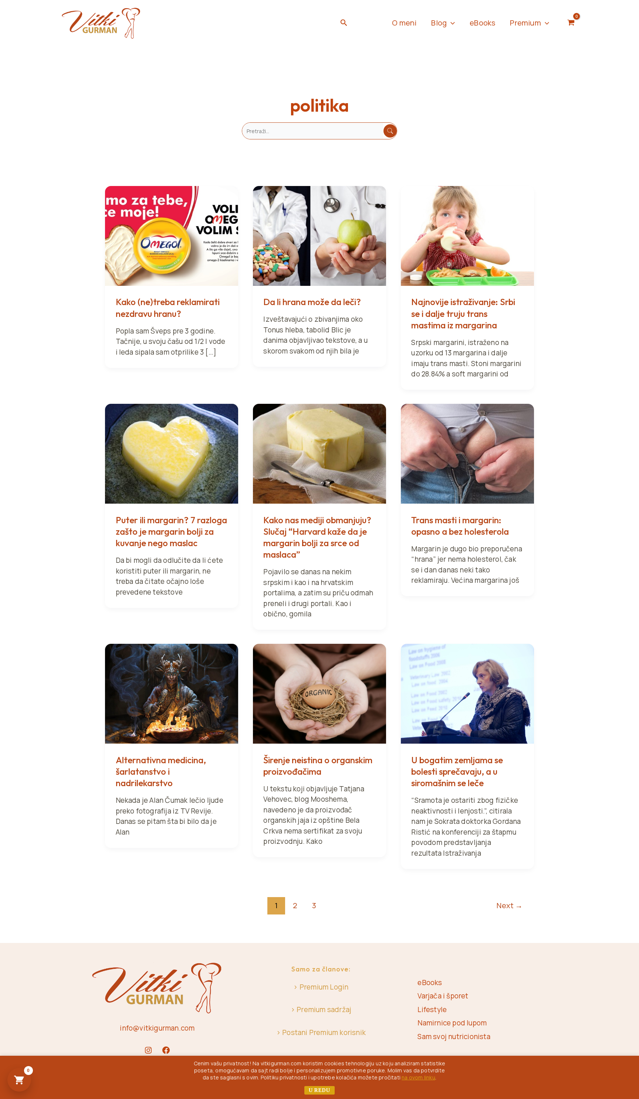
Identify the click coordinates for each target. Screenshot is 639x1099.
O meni (404, 23)
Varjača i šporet (442, 996)
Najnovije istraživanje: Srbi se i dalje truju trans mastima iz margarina (463, 313)
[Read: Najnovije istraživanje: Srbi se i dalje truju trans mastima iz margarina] (467, 235)
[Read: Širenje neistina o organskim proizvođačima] (319, 693)
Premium (525, 23)
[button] (344, 23)
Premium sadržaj (324, 1009)
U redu (319, 1090)
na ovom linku (418, 1077)
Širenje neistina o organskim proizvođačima (317, 765)
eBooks (482, 23)
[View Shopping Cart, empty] (571, 23)
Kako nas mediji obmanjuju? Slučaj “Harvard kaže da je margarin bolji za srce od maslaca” (317, 537)
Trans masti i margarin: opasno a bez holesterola (460, 525)
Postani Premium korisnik (324, 1032)
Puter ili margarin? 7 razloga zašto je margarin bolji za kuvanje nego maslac (171, 531)
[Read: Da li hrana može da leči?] (319, 235)
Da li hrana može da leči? (312, 301)
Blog (439, 23)
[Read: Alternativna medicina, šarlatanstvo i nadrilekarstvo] (171, 693)
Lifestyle (432, 1009)
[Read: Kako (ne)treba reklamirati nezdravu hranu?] (171, 235)
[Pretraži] (390, 131)
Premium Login (324, 987)
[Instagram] (148, 1050)
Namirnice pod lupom (452, 1023)
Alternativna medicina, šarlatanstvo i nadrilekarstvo (161, 771)
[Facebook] (166, 1050)
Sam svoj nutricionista (453, 1036)
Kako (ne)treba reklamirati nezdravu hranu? (168, 307)
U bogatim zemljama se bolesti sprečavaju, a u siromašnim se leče (457, 771)
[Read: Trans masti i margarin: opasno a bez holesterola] (467, 453)
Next (510, 905)
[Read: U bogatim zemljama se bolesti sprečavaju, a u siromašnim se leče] (467, 693)
